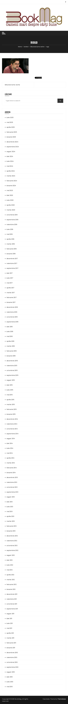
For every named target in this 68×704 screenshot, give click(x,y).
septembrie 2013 (12, 492)
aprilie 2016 (10, 341)
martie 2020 (11, 210)
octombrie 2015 (12, 370)
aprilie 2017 (10, 288)
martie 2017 (11, 293)
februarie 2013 (11, 526)
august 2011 (10, 614)
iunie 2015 (10, 390)
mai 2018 (10, 234)
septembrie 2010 (12, 667)
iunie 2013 (10, 507)
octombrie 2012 (12, 546)
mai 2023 (10, 190)
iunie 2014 (10, 448)
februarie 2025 (12, 132)
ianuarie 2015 (11, 414)
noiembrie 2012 (12, 541)
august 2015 (11, 380)
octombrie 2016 (12, 317)
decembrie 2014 (12, 419)
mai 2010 (10, 687)
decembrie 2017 (12, 259)
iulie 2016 (10, 327)
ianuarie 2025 (11, 137)
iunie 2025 (10, 117)
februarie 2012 (11, 584)
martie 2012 (11, 580)
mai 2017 (10, 283)
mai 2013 (9, 511)
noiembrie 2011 (12, 599)
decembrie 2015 (12, 361)
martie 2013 (11, 521)
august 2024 (11, 152)
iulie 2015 (10, 385)
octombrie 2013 (12, 487)
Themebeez (61, 699)
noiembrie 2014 (12, 424)
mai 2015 (10, 395)
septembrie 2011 (12, 609)
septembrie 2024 (13, 147)
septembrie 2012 (12, 550)
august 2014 (11, 439)
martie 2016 (11, 346)
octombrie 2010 (12, 662)
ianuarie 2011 (11, 648)
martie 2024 (11, 176)
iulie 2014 (10, 443)
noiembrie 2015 (12, 366)
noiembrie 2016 (12, 312)
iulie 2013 (10, 502)
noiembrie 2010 (12, 657)
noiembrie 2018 (12, 224)
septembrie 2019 (12, 220)
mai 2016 (10, 336)
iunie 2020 (10, 200)
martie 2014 (11, 463)
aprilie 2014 (10, 458)
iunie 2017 (10, 278)
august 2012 (11, 555)
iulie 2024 (10, 156)
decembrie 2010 (12, 653)
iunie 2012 (10, 565)
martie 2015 (11, 404)
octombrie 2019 (12, 215)
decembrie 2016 (12, 307)
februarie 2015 (12, 409)
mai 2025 (10, 122)
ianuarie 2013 (11, 531)
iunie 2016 (10, 332)
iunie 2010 (10, 682)
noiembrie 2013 (12, 482)
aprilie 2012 (10, 575)
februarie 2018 (12, 249)
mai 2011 (9, 628)
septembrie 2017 (12, 268)
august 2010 (11, 672)
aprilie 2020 (11, 205)
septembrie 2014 (12, 434)
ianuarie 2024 (11, 186)
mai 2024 (10, 166)
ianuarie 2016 (11, 356)
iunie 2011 (10, 623)
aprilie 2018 (10, 239)
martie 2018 (11, 244)
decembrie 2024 (12, 142)
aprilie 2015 (10, 400)
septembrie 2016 (12, 322)
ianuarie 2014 (11, 473)
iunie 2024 (10, 161)
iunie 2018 (10, 229)
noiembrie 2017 (12, 263)
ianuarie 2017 (11, 302)
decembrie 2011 (12, 594)
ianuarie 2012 (11, 589)
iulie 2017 (10, 273)
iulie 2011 (9, 619)
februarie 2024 (12, 181)
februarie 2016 (12, 351)
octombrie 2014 (12, 429)
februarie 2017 (12, 297)
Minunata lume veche (12, 85)
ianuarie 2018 (11, 254)
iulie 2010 (10, 677)
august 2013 (11, 497)
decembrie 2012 (12, 536)
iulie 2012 (10, 560)
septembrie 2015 (12, 375)
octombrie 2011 (12, 604)
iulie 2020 (10, 195)
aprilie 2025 (11, 127)
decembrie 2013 (12, 477)
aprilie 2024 (11, 171)
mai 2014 (10, 453)
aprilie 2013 (10, 516)
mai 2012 (9, 570)
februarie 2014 (12, 468)
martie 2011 (10, 638)
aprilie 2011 (10, 633)
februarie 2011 (11, 643)
